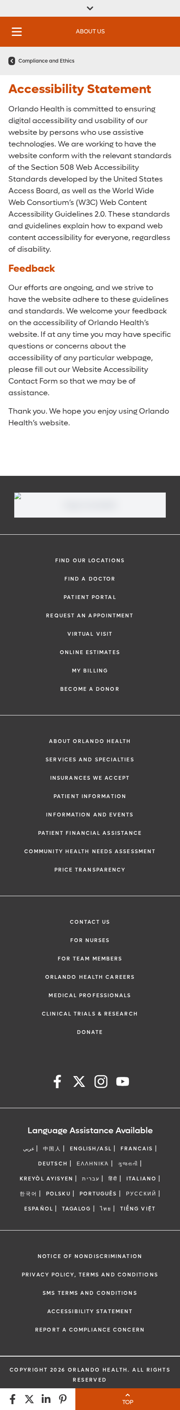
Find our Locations (90, 560)
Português (98, 1193)
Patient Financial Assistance (90, 833)
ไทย (105, 1208)
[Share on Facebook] (12, 1399)
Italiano (141, 1178)
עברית (91, 1178)
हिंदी (113, 1178)
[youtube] (122, 1083)
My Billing (90, 670)
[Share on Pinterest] (62, 1399)
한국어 (28, 1193)
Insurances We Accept (90, 778)
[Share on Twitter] (29, 1399)
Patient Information (90, 796)
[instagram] (101, 1083)
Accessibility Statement (90, 1311)
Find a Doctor (90, 579)
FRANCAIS (137, 1148)
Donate (90, 1032)
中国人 (52, 1148)
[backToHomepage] (11, 61)
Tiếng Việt (138, 1208)
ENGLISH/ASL (91, 1148)
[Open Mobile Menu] (16, 31)
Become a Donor (89, 689)
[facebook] (57, 1083)
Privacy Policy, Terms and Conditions (90, 1274)
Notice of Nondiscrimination (90, 1256)
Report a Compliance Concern (90, 1330)
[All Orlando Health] (90, 8)
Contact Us (90, 922)
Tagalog (76, 1208)
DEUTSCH (53, 1163)
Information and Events (90, 814)
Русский (141, 1193)
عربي (28, 1148)
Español (38, 1208)
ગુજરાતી (128, 1163)
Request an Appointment (90, 615)
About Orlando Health (90, 741)
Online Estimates (90, 652)
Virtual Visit (90, 634)
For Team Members (90, 958)
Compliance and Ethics (46, 61)
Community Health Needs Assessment (90, 851)
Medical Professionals (90, 995)
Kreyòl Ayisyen (46, 1178)
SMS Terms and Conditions (90, 1293)
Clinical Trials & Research (90, 1014)
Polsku (58, 1193)
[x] (79, 1083)
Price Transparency (90, 870)
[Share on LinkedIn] (46, 1399)
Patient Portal (90, 597)
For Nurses (90, 940)
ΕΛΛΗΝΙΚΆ (93, 1163)
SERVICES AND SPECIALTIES (90, 759)
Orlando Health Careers (90, 977)
